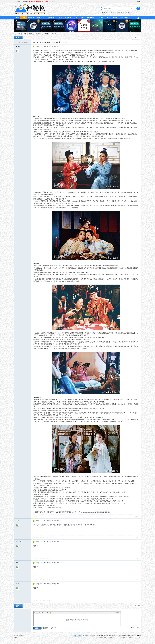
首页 (17, 18)
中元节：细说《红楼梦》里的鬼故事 (46, 34)
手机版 (103, 635)
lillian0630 (18, 542)
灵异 (114, 13)
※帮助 (138, 1)
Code (48, 613)
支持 (44, 537)
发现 (55, 419)
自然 (82, 18)
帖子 (132, 8)
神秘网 (15, 33)
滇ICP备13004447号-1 (112, 635)
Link (42, 613)
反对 (50, 537)
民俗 (111, 50)
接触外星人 (52, 18)
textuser (18, 46)
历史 (76, 53)
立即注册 (85, 620)
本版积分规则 (135, 627)
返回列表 (137, 37)
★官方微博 (45, 1)
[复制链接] (64, 42)
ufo (111, 13)
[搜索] (139, 8)
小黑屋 (98, 635)
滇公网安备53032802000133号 (127, 635)
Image (40, 613)
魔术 (108, 18)
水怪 (126, 13)
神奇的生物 (90, 18)
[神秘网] (30, 14)
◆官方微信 (31, 1)
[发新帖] (18, 37)
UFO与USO (41, 18)
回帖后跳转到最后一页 (49, 628)
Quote (45, 613)
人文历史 (100, 18)
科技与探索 (124, 18)
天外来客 (31, 18)
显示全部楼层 (55, 46)
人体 (75, 18)
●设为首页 (17, 1)
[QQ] (77, 635)
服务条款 (85, 635)
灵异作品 (31, 34)
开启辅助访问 (135, 1)
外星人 (108, 13)
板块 (23, 18)
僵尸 (129, 13)
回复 (37, 516)
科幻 (122, 13)
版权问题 (92, 635)
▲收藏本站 (24, 1)
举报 (136, 516)
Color (37, 613)
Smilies (50, 613)
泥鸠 (17, 563)
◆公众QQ (38, 1)
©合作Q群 (52, 1)
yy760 (17, 521)
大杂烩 (115, 18)
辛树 (15, 637)
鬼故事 (118, 13)
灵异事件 (68, 18)
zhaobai (18, 584)
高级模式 (116, 612)
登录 (81, 620)
